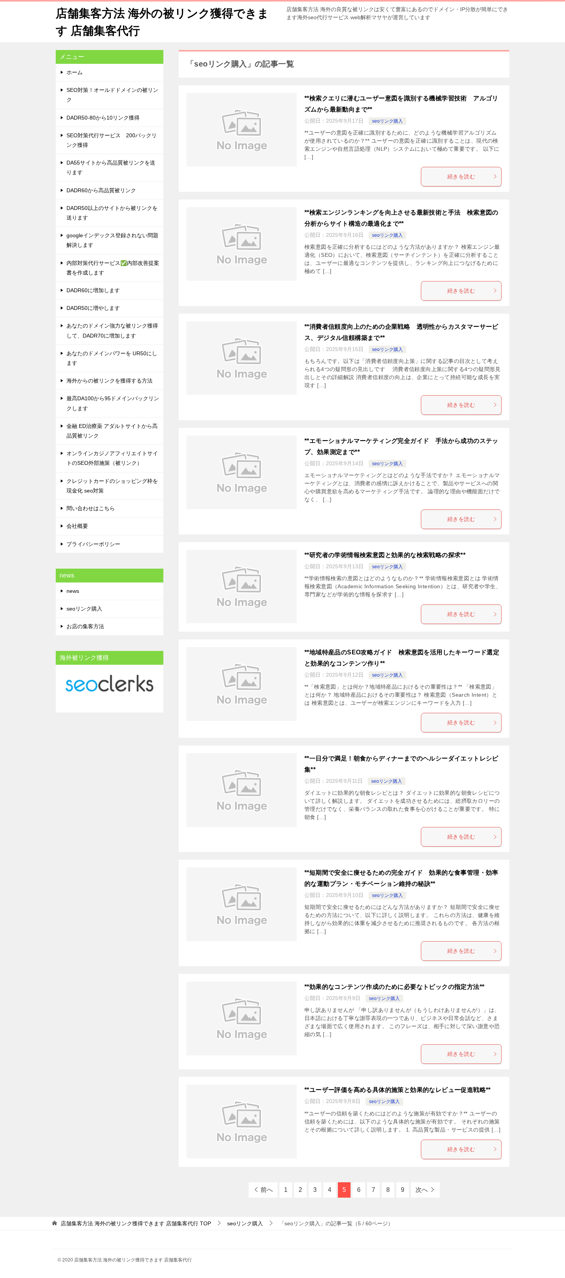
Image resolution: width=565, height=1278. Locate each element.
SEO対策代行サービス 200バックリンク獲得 (111, 140)
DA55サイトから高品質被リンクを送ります (110, 167)
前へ (267, 1189)
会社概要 (77, 526)
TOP (136, 1223)
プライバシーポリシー (93, 544)
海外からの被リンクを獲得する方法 (109, 381)
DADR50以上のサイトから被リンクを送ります (112, 213)
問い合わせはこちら (90, 508)
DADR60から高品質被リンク (101, 190)
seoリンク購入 (387, 121)
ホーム (74, 72)
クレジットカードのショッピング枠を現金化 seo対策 (112, 486)
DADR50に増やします (93, 308)
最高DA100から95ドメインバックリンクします (112, 403)
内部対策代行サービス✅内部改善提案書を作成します (112, 268)
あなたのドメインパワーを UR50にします (111, 358)
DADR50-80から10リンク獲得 (103, 118)
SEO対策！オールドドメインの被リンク (112, 95)
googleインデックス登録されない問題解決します (112, 240)
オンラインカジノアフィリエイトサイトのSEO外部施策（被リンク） (112, 458)
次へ (421, 1189)
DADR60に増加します (93, 290)
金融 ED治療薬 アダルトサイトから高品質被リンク (112, 431)
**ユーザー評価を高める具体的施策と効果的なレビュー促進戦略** (397, 1090)
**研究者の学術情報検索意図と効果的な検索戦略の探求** (384, 555)
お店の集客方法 (85, 626)
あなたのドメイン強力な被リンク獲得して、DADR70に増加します (112, 330)
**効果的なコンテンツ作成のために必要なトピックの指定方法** (394, 986)
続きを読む (461, 176)
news (72, 591)
